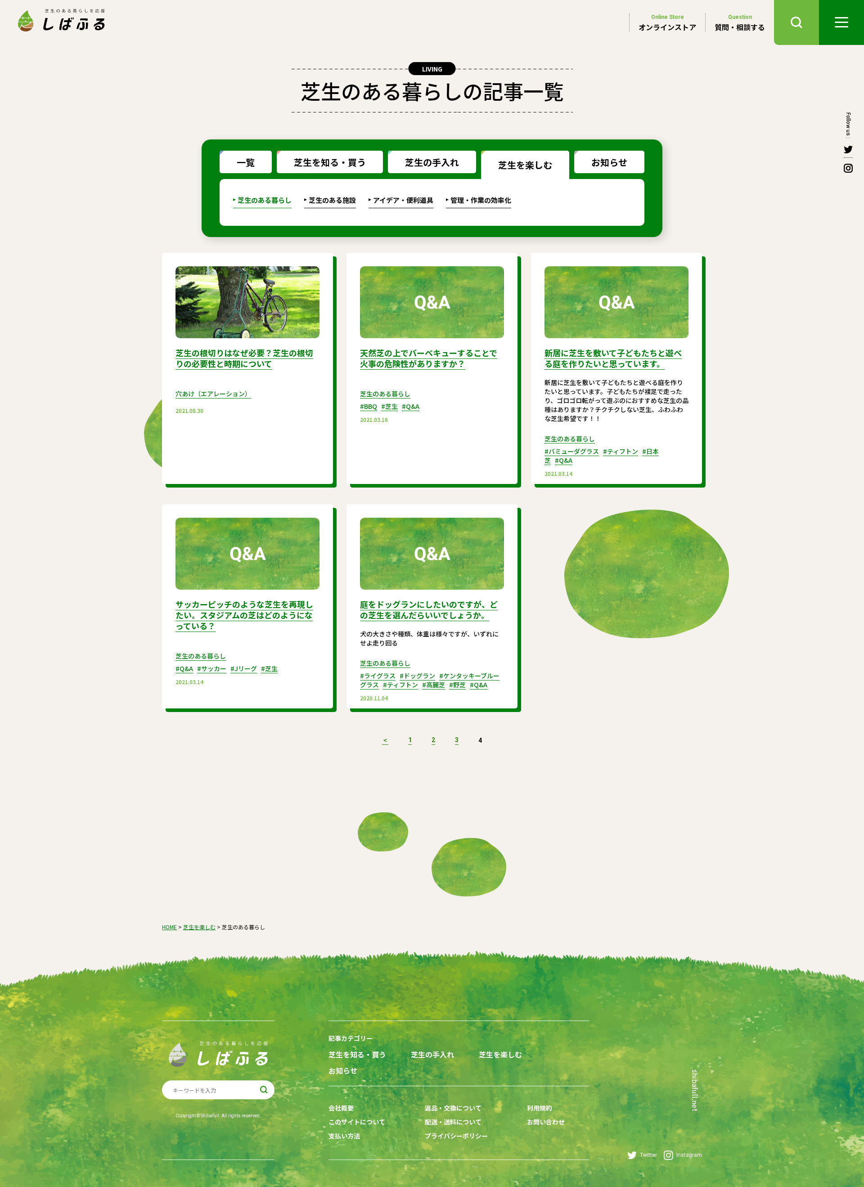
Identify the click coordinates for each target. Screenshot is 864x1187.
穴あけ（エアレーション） (213, 393)
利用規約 (539, 1107)
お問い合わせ (546, 1121)
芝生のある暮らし (265, 200)
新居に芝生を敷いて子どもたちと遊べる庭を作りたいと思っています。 (613, 358)
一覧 (246, 162)
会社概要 (341, 1107)
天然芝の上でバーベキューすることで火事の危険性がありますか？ (428, 358)
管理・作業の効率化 (480, 200)
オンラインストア (667, 22)
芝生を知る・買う (330, 162)
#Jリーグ (243, 668)
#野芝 (457, 684)
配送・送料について (453, 1121)
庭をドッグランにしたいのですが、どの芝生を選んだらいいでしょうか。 (429, 609)
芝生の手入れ (432, 162)
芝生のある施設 (332, 200)
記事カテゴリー (350, 1038)
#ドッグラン (417, 675)
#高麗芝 (433, 684)
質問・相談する (740, 22)
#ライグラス (378, 675)
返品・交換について (453, 1107)
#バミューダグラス (571, 451)
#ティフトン (620, 451)
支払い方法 (344, 1135)
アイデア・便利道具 (403, 200)
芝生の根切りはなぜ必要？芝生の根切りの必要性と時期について (244, 358)
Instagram (689, 1155)
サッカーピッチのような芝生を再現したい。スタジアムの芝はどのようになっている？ (244, 615)
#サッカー (211, 668)
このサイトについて (356, 1121)
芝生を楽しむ (525, 164)
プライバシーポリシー (456, 1135)
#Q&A (410, 406)
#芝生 (389, 406)
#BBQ (368, 406)
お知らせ (609, 162)
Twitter (648, 1155)
